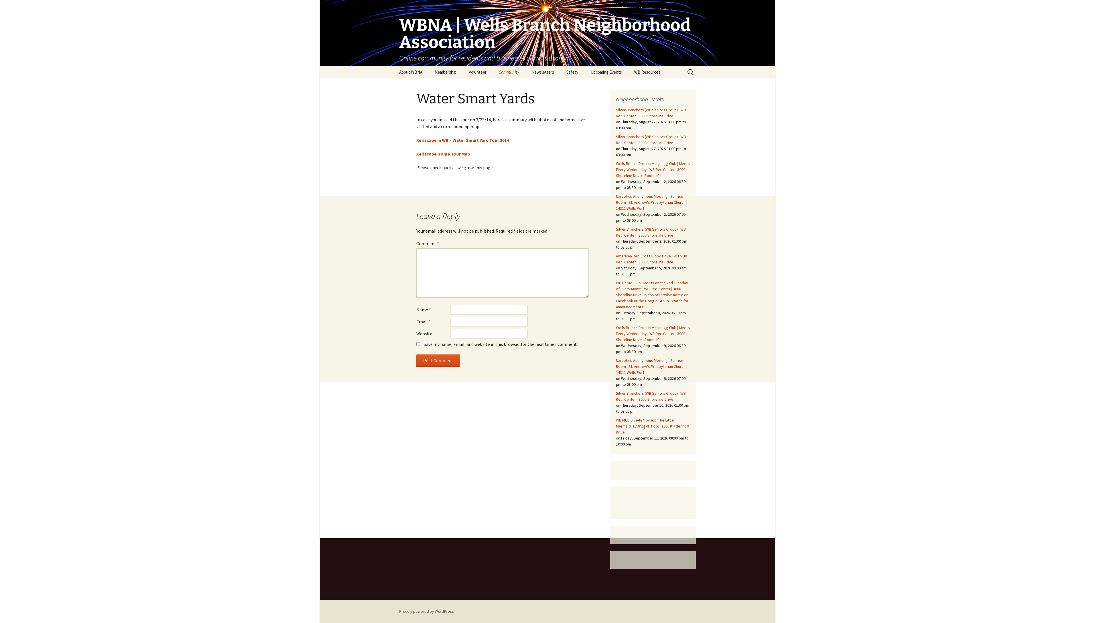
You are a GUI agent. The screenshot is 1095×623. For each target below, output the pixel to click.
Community (509, 72)
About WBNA (410, 72)
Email (423, 321)
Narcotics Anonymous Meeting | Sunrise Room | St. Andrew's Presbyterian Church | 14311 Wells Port (651, 202)
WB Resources (647, 72)
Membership (446, 72)
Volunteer (477, 72)
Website (424, 333)
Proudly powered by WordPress (426, 611)
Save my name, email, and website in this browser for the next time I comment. (501, 344)
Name (423, 309)
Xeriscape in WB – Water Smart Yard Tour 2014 (462, 140)
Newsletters (543, 72)
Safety (572, 72)
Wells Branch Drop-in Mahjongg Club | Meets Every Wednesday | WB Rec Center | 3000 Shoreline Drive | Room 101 (653, 169)
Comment (427, 243)
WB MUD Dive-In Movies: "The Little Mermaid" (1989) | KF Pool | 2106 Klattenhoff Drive (652, 426)
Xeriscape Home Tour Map (443, 154)
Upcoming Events (606, 72)
